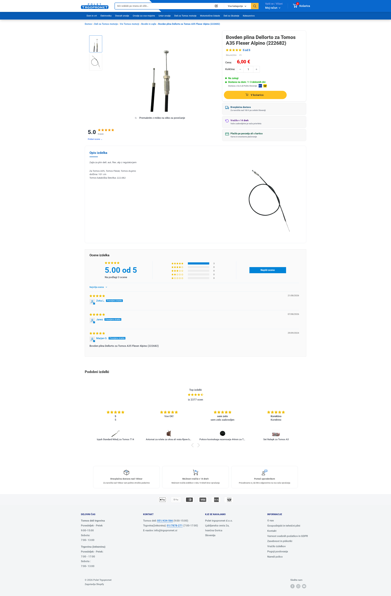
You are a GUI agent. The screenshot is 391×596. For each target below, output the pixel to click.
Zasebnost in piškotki (279, 541)
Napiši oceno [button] (268, 270)
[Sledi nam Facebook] (292, 586)
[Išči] (255, 6)
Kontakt (271, 530)
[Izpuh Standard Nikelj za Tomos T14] (115, 433)
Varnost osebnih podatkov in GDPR (287, 536)
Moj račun (271, 7)
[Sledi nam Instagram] (298, 586)
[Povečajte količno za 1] (256, 69)
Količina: (230, 69)
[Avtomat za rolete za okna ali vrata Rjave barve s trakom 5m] (169, 433)
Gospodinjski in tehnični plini (283, 525)
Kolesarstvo (249, 15)
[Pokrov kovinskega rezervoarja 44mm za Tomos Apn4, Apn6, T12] (222, 433)
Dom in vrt (92, 15)
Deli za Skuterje (231, 15)
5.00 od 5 (121, 270)
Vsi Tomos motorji (129, 24)
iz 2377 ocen (195, 399)
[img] (97, 295)
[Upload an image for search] (216, 5)
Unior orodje (165, 15)
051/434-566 (165, 520)
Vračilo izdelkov (276, 546)
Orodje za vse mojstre (144, 15)
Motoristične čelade (210, 15)
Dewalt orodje (122, 15)
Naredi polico (275, 556)
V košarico (257, 94)
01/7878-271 (175, 525)
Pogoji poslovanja (277, 551)
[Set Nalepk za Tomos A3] (276, 433)
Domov (88, 24)
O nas (270, 520)
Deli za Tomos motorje (185, 15)
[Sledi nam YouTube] (304, 586)
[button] (234, 50)
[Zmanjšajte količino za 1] (240, 69)
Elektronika (105, 15)
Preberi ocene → (95, 139)
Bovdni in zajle (148, 24)
